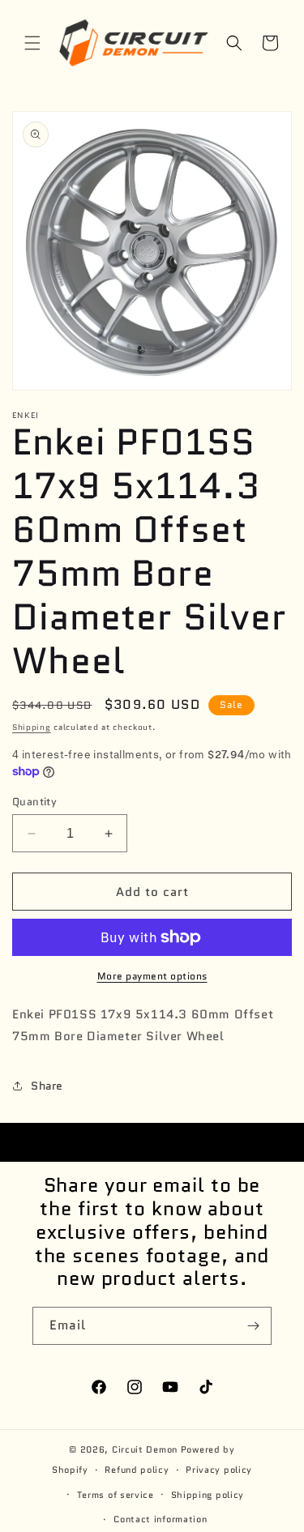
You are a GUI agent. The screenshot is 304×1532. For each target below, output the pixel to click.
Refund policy (137, 1469)
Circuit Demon (145, 1449)
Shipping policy (208, 1494)
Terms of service (115, 1494)
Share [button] (47, 1086)
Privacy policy (219, 1469)
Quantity (34, 801)
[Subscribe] (253, 1326)
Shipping (31, 727)
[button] (32, 43)
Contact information (160, 1519)
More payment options (152, 976)
